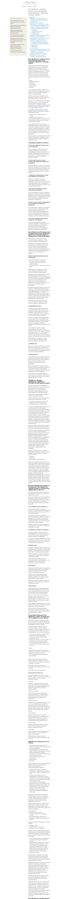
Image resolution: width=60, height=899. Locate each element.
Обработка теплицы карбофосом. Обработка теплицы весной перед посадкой (40, 36)
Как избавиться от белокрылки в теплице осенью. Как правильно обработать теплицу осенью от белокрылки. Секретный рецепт (39, 25)
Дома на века (30, 2)
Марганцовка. (34, 46)
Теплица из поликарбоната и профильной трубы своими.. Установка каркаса (16, 31)
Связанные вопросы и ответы (36, 22)
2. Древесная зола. (35, 32)
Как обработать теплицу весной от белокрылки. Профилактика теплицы (38, 55)
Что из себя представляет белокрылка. (39, 42)
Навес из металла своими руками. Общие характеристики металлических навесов (17, 27)
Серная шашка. (34, 48)
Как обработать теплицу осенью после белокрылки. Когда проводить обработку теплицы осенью (39, 20)
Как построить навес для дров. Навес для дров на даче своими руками (17, 22)
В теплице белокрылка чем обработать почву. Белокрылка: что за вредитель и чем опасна (40, 50)
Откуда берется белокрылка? (37, 52)
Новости (29, 6)
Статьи (34, 6)
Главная (24, 6)
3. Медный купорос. (35, 34)
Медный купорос (35, 45)
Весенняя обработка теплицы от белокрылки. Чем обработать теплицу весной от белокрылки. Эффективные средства (40, 39)
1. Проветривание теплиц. (37, 31)
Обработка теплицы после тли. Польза (38, 53)
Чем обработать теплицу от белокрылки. (40, 43)
